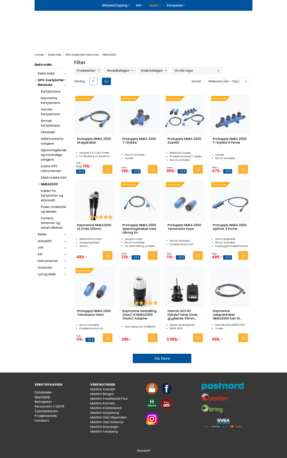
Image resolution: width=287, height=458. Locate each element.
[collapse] (65, 73)
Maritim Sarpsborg (104, 412)
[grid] (106, 81)
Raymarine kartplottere (50, 100)
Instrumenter (48, 261)
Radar (42, 234)
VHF (41, 247)
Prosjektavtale (46, 416)
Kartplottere (50, 91)
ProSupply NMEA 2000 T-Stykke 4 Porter (230, 141)
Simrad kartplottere (50, 123)
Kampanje (174, 5)
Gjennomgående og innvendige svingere (54, 155)
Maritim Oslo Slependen (108, 417)
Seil (138, 5)
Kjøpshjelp (42, 397)
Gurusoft (143, 450)
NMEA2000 (49, 184)
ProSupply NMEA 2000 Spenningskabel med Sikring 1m (139, 229)
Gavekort (42, 420)
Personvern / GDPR (49, 406)
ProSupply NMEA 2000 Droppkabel (94, 141)
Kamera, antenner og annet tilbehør (52, 223)
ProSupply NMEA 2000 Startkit (184, 141)
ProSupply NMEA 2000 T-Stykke (139, 141)
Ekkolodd (48, 132)
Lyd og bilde (47, 274)
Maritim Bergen (102, 394)
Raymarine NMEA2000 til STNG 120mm (94, 227)
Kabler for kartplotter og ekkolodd (52, 195)
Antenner (45, 267)
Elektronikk (43, 64)
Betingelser (43, 402)
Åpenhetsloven (46, 411)
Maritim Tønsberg (104, 431)
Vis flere (162, 358)
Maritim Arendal (102, 389)
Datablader (43, 392)
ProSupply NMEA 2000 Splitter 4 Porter (230, 227)
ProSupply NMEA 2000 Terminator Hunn (184, 227)
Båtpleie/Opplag (114, 5)
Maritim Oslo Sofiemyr (107, 422)
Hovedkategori (118, 70)
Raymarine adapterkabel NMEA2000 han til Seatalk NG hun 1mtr (228, 314)
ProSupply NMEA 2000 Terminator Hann (94, 313)
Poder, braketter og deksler (54, 209)
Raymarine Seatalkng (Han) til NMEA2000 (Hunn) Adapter (139, 314)
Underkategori (152, 70)
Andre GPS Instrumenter (51, 168)
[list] (93, 81)
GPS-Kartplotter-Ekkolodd (52, 82)
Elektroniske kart (54, 177)
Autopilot (45, 241)
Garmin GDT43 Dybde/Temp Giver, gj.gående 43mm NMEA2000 (183, 314)
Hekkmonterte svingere (52, 141)
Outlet (154, 5)
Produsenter (86, 70)
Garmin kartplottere (50, 111)
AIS (40, 254)
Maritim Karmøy (102, 403)
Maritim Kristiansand (105, 408)
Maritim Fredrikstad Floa (108, 398)
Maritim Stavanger (104, 427)
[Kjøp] (107, 169)
